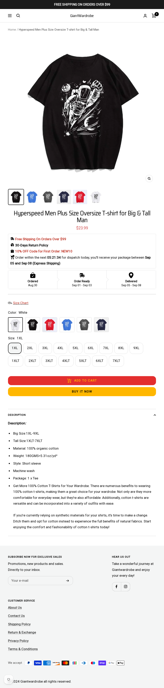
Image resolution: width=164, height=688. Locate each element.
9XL (136, 348)
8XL (121, 348)
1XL (15, 348)
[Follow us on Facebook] (116, 586)
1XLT (15, 361)
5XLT (83, 361)
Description (17, 414)
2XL (30, 348)
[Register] (67, 581)
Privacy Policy (18, 641)
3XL (45, 348)
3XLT (49, 361)
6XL (91, 348)
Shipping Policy (19, 624)
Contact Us (16, 616)
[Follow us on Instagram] (125, 586)
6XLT (99, 361)
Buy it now (82, 391)
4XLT (66, 361)
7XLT (116, 361)
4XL (60, 348)
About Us (15, 608)
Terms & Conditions (23, 649)
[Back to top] (147, 660)
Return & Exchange (22, 632)
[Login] (145, 15)
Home (12, 29)
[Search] (18, 15)
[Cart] (154, 16)
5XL (76, 348)
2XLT (32, 361)
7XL (106, 348)
